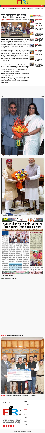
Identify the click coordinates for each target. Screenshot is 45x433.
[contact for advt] (37, 16)
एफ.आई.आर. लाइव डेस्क (5, 19)
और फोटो (42, 96)
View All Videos (40, 89)
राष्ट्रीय (26, 417)
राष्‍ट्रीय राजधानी (27, 404)
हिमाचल (26, 411)
